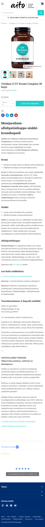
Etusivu (4, 23)
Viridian (14, 90)
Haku (3, 517)
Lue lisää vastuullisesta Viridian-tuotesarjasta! (18, 421)
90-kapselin (17, 264)
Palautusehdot (17, 519)
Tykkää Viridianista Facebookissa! (13, 426)
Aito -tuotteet (11, 517)
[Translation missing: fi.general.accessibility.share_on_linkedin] (11, 115)
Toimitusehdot (5, 519)
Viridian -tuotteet (24, 517)
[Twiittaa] (7, 115)
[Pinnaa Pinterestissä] (16, 115)
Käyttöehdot (37, 517)
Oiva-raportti (39, 519)
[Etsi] (41, 12)
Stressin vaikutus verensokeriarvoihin (17, 276)
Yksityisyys (28, 519)
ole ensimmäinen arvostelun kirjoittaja (22, 474)
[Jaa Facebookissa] (3, 115)
